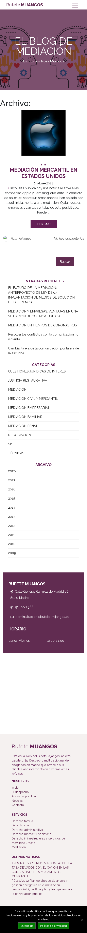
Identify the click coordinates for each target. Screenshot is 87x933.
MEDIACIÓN (17, 389)
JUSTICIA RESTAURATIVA (27, 380)
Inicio (15, 787)
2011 (11, 535)
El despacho (20, 792)
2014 (11, 507)
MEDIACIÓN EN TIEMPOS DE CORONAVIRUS (42, 325)
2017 (11, 480)
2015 (11, 498)
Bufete (24, 4)
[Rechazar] (82, 920)
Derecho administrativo (27, 829)
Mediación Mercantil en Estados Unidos (43, 173)
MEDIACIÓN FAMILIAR (25, 417)
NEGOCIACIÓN (19, 435)
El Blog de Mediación (43, 46)
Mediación (19, 847)
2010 (11, 544)
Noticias (17, 800)
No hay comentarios (69, 238)
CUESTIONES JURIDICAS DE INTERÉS (37, 371)
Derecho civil (21, 825)
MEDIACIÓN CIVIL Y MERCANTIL (33, 399)
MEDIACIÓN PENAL (23, 426)
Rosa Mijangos (21, 238)
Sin (43, 164)
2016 (11, 489)
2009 (12, 553)
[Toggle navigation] (75, 5)
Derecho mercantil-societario (31, 834)
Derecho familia (22, 821)
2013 (11, 517)
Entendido (26, 925)
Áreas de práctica (24, 796)
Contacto (18, 805)
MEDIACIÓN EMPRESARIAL (29, 408)
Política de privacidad (53, 925)
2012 (11, 526)
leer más (44, 224)
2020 (12, 471)
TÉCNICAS (16, 453)
